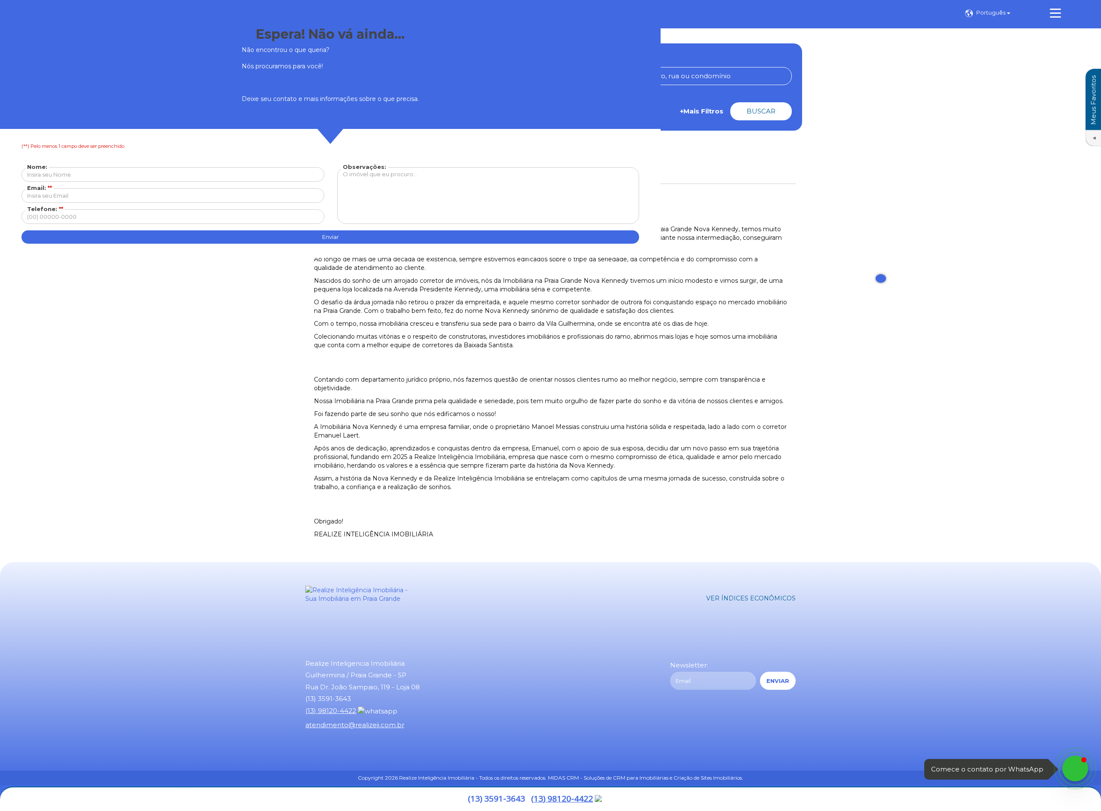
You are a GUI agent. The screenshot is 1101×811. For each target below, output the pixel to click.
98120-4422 (562, 798)
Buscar (761, 111)
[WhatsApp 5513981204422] (1075, 768)
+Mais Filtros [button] (701, 111)
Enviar (330, 236)
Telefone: (45, 208)
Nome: (37, 166)
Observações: (364, 166)
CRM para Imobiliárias (640, 777)
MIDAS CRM (563, 777)
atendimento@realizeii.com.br (354, 725)
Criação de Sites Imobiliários (708, 777)
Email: (39, 187)
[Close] (881, 278)
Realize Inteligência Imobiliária (436, 777)
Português (991, 12)
